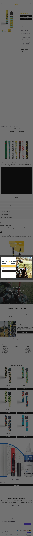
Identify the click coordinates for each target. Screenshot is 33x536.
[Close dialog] (31, 257)
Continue (8, 270)
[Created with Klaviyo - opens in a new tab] (16, 278)
